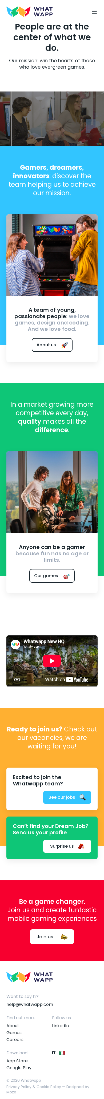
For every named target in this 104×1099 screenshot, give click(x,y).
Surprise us (62, 846)
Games (14, 1033)
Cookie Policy (49, 1086)
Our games (46, 576)
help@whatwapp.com (29, 1004)
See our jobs (62, 797)
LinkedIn (60, 1026)
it (54, 1053)
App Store (17, 1061)
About (12, 1026)
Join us (46, 936)
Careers (14, 1039)
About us (47, 345)
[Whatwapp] (29, 11)
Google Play (18, 1068)
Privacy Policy (18, 1086)
